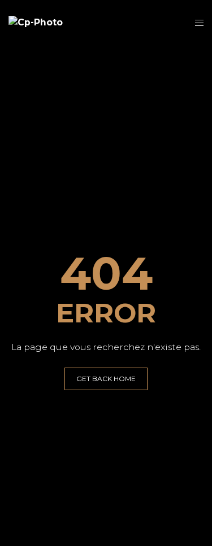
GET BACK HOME (106, 378)
